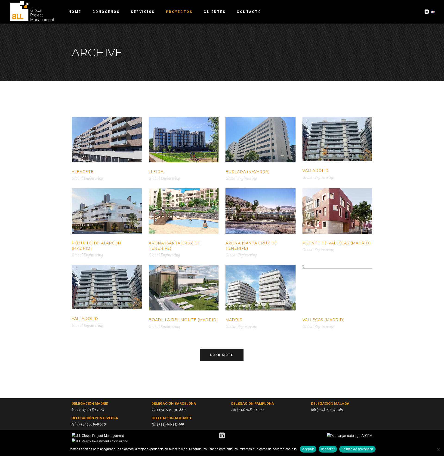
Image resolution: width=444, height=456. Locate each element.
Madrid (234, 320)
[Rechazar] (438, 449)
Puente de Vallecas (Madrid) (336, 243)
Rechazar (328, 449)
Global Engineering (87, 178)
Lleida (156, 172)
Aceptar (308, 449)
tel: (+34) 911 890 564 (88, 410)
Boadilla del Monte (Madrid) (183, 320)
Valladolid (315, 170)
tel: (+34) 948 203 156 (248, 410)
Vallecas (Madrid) (323, 320)
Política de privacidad (357, 449)
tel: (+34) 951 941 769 (327, 410)
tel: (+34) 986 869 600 (89, 424)
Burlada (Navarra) (247, 172)
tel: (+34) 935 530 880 (168, 410)
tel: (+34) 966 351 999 (167, 424)
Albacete (83, 172)
